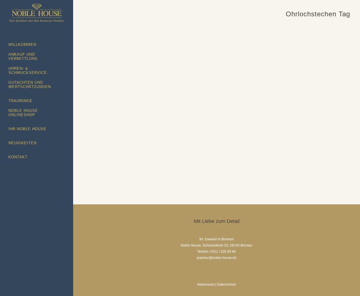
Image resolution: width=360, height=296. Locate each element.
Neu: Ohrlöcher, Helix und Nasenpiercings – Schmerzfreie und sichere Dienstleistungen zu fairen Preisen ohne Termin (122, 61)
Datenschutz (226, 284)
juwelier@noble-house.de (217, 258)
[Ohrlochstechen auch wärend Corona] (207, 75)
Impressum (205, 284)
